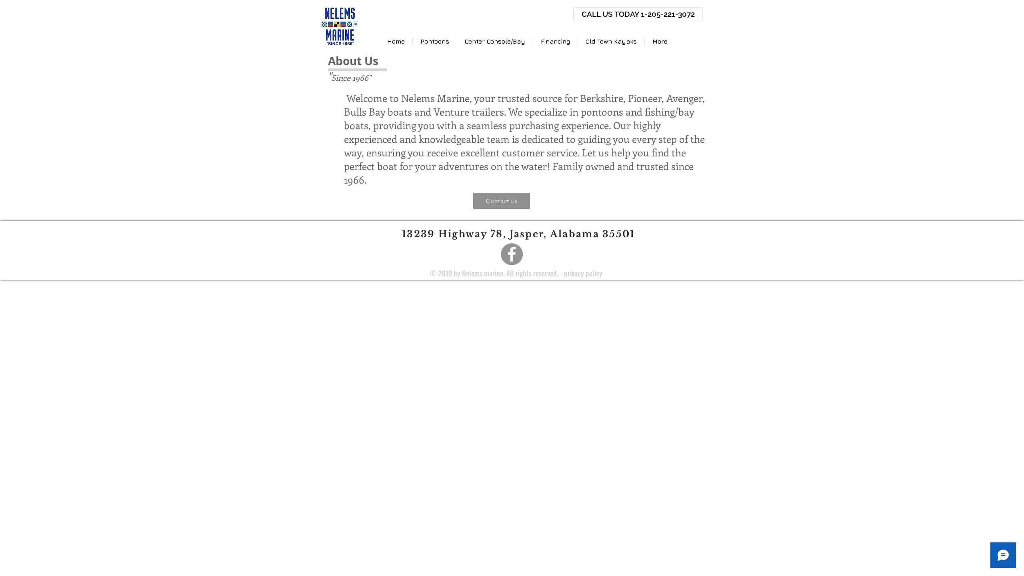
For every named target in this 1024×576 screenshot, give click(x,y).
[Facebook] (512, 254)
